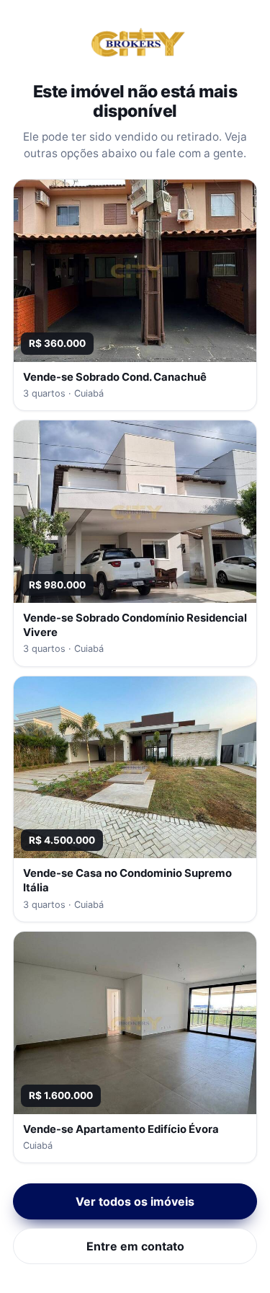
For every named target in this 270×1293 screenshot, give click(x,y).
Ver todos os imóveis (135, 1201)
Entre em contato (135, 1246)
